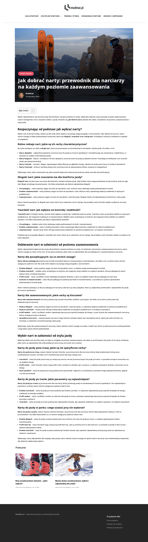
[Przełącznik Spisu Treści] (31, 111)
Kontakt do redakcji (114, 524)
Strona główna (112, 520)
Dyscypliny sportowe (50, 16)
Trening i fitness (71, 16)
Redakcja (28, 487)
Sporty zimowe (26, 73)
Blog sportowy (32, 16)
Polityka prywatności (115, 527)
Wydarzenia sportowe (91, 16)
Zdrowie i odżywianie (113, 16)
